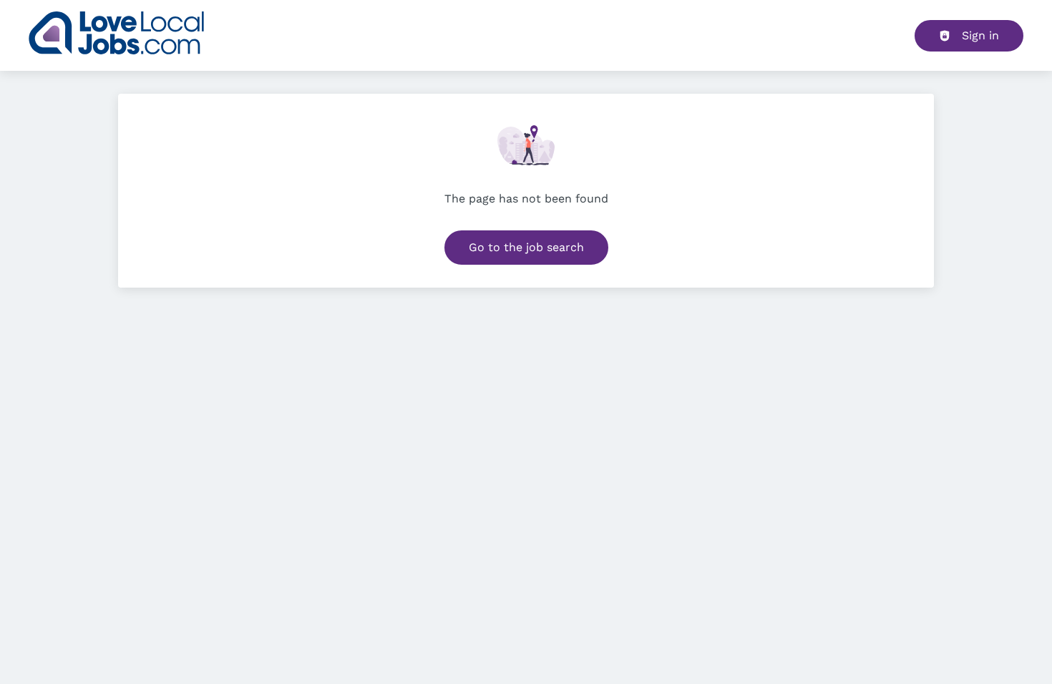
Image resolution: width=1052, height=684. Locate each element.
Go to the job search (526, 247)
